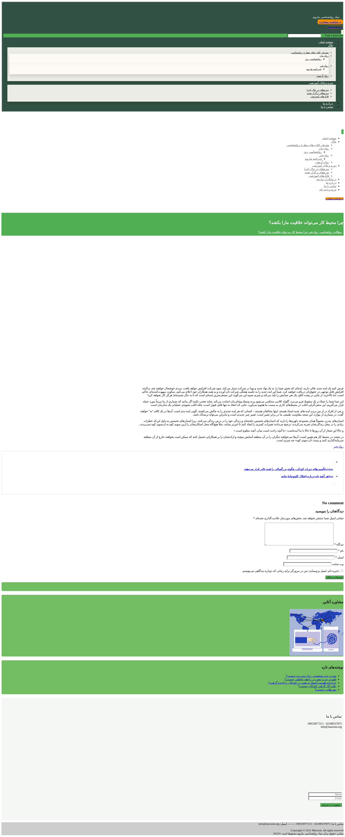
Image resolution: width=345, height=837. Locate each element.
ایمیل (339, 557)
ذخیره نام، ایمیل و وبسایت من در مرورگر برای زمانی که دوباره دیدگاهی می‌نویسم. (290, 570)
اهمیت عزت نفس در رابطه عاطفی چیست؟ (310, 679)
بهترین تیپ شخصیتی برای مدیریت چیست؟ (311, 675)
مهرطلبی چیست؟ (325, 689)
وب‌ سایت (338, 564)
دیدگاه (339, 544)
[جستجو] (285, 36)
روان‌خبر (339, 446)
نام (341, 550)
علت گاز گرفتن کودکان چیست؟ (317, 686)
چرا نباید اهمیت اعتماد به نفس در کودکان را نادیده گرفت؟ (302, 682)
